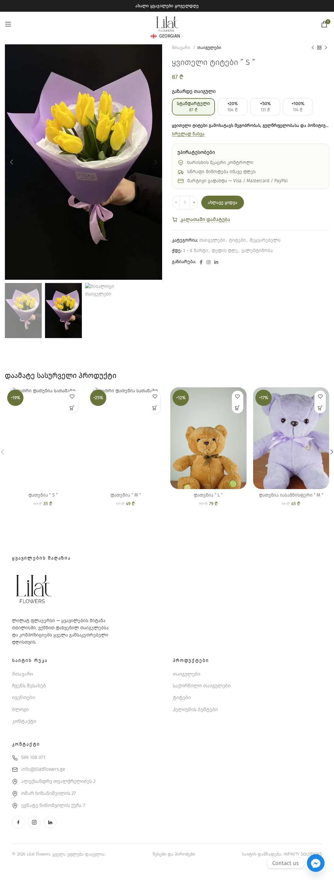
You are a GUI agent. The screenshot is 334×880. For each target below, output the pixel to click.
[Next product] (326, 48)
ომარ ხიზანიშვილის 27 (48, 793)
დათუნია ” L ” (208, 495)
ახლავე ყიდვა (222, 202)
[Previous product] (313, 48)
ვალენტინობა (257, 250)
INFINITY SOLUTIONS (302, 854)
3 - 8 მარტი (195, 250)
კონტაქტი (24, 721)
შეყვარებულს (265, 240)
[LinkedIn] (50, 822)
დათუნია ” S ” (43, 495)
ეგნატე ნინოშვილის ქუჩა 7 (53, 805)
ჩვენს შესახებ (29, 686)
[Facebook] (18, 822)
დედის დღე (225, 250)
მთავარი (181, 47)
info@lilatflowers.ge (43, 769)
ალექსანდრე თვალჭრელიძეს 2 (58, 781)
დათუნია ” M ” (126, 495)
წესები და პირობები (174, 854)
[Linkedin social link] (216, 262)
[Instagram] (34, 822)
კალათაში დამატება (205, 219)
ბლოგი (20, 709)
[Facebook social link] (201, 262)
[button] (72, 407)
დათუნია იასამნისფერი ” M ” (291, 495)
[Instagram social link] (208, 262)
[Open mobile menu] (8, 24)
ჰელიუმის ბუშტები (195, 709)
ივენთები (23, 697)
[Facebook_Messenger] (316, 863)
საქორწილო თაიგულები (202, 686)
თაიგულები (209, 47)
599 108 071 (33, 757)
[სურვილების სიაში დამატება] (72, 396)
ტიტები (237, 240)
